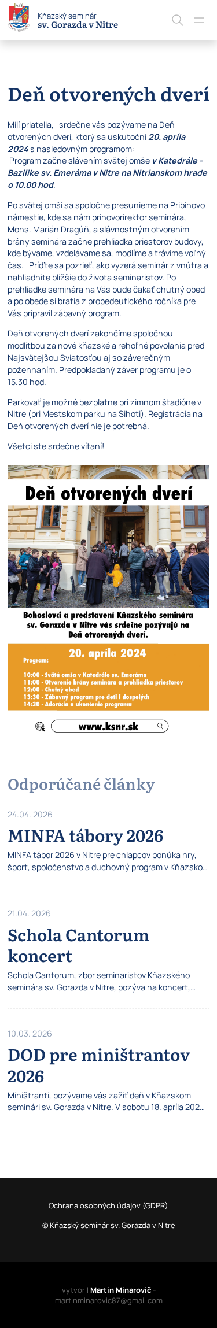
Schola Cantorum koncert (78, 944)
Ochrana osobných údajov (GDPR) (108, 1205)
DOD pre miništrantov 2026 (99, 1064)
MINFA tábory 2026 (85, 834)
